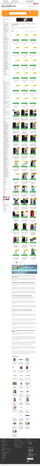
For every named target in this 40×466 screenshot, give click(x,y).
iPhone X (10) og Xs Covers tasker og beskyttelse (27, 371)
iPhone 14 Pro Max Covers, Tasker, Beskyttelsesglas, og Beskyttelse (14, 435)
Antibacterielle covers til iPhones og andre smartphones (21, 395)
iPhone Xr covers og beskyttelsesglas (27, 378)
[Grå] (8, 197)
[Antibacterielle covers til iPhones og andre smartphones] (21, 393)
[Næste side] (23, 262)
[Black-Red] (4, 197)
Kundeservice (6, 0)
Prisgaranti (3, 456)
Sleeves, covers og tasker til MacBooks (14, 378)
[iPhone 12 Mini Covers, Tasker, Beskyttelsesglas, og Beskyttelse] (27, 393)
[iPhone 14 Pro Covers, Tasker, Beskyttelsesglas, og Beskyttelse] (27, 425)
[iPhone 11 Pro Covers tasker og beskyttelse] (21, 385)
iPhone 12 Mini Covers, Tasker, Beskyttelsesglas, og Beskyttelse (27, 395)
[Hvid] (5, 198)
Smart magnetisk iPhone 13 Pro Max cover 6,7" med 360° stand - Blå (33, 145)
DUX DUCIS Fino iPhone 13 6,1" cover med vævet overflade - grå (24, 183)
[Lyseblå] (3, 199)
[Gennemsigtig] (7, 197)
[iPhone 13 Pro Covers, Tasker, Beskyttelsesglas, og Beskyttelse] (15, 417)
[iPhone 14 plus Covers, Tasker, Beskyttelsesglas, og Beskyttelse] (21, 425)
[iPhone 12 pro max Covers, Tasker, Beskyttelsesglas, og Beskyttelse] (27, 401)
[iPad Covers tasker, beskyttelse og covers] (15, 361)
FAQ (2, 443)
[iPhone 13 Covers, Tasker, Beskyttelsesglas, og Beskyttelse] (27, 409)
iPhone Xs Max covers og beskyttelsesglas (21, 379)
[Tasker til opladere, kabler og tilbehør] (15, 409)
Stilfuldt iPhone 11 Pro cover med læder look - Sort (33, 157)
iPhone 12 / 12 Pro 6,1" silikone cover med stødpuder (24, 170)
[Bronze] (5, 197)
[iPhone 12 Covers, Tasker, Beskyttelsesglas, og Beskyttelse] (15, 401)
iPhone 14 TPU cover (16, 93)
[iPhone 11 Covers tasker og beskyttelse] (27, 385)
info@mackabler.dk (30, 456)
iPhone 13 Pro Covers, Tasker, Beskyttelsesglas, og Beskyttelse (15, 419)
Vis (25, 31)
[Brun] (6, 197)
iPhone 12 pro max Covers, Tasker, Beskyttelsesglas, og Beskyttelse (27, 403)
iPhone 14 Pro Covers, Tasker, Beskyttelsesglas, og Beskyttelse (27, 427)
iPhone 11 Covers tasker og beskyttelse (27, 387)
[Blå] (3, 197)
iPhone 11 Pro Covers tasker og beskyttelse (21, 387)
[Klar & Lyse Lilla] (7, 198)
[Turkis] (3, 200)
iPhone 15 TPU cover (24, 42)
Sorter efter (30, 31)
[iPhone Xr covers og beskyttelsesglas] (27, 377)
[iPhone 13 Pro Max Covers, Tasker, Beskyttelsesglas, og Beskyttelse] (21, 417)
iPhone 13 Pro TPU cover (24, 93)
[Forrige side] (12, 262)
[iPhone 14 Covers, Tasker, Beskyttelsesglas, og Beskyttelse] (15, 425)
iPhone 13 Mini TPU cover (33, 80)
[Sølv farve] (9, 199)
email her (30, 269)
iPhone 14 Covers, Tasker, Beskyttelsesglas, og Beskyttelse (14, 427)
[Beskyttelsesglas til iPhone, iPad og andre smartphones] (21, 361)
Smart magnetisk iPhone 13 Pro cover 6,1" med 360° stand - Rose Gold (33, 132)
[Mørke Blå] (6, 199)
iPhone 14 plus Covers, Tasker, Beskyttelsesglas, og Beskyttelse (21, 427)
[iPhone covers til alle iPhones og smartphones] (27, 417)
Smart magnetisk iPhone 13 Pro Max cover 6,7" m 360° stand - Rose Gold (16, 157)
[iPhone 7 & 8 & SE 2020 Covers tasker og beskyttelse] (21, 369)
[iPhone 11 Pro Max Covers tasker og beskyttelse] (15, 393)
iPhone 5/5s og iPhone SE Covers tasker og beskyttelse (27, 363)
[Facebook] (27, 461)
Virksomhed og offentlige (5, 444)
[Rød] (7, 199)
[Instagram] (28, 461)
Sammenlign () (35, 262)
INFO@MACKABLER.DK (15, 0)
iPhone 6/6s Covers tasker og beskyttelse (14, 371)
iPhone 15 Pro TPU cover (15, 55)
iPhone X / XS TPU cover (15, 42)
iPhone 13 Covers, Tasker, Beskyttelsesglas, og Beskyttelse (27, 411)
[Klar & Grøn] (6, 198)
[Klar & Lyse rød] (8, 198)
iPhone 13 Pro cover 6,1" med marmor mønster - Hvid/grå (15, 195)
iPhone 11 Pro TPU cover (32, 55)
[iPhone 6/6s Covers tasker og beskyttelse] (15, 369)
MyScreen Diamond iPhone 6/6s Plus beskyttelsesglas (33, 195)
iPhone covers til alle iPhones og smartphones (27, 419)
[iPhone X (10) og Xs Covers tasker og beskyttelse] (27, 369)
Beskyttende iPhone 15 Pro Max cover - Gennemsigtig (16, 220)
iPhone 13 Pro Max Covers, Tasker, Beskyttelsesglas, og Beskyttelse (21, 419)
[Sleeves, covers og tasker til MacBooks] (15, 377)
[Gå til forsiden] (3, 17)
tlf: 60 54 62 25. (27, 271)
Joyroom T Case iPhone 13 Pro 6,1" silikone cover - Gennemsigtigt (32, 208)
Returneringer (3, 454)
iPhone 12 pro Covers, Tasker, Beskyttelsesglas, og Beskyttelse (21, 403)
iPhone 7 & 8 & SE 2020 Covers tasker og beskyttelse (21, 371)
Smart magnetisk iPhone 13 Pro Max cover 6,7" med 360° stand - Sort (24, 145)
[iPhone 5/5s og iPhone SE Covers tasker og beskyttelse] (27, 361)
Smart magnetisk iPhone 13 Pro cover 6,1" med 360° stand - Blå (16, 145)
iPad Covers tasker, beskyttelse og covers (14, 363)
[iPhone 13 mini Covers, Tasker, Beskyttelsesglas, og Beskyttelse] (21, 409)
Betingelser (3, 445)
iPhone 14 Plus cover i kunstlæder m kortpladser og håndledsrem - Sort (15, 132)
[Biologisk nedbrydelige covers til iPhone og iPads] (15, 385)
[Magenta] (5, 199)
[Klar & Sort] (9, 198)
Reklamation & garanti (4, 453)
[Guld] (4, 198)
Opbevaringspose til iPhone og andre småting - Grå (16, 170)
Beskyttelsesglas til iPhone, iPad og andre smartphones (21, 363)
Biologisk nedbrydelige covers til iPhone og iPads (15, 387)
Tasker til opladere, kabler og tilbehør (14, 410)
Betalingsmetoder (4, 455)
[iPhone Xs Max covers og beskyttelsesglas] (21, 377)
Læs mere (13, 29)
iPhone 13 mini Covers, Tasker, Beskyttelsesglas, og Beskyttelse (21, 411)
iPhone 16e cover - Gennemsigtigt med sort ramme (24, 195)
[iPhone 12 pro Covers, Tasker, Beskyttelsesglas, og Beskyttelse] (21, 401)
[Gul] (3, 198)
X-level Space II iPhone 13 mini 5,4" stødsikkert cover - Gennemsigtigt (24, 208)
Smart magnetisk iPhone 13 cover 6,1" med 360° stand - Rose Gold (24, 157)
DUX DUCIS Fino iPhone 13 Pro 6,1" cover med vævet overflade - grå (32, 170)
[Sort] (8, 199)
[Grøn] (9, 197)
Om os (3, 446)
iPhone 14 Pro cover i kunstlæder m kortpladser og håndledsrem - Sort (32, 119)
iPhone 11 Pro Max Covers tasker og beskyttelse (14, 395)
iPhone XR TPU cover (33, 42)
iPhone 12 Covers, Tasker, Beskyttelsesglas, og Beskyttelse (14, 403)
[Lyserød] (4, 199)
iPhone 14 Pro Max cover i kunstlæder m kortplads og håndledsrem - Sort (24, 119)
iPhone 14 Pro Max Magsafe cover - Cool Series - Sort (33, 246)
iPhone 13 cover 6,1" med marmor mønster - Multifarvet (33, 183)
